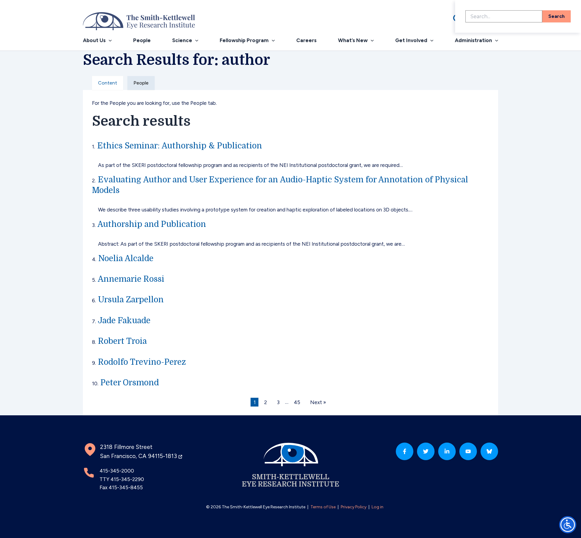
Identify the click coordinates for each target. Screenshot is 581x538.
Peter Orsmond (129, 382)
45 (297, 402)
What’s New (353, 40)
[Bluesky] (489, 451)
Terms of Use (323, 507)
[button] (109, 40)
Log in (377, 507)
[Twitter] (426, 451)
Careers (306, 40)
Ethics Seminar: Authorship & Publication (179, 145)
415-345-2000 (117, 471)
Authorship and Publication (151, 224)
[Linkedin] (447, 451)
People (142, 40)
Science (182, 40)
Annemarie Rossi (131, 279)
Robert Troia (122, 341)
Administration (473, 40)
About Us (94, 40)
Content (107, 83)
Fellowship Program (244, 40)
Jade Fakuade (124, 320)
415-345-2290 (127, 479)
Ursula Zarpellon (131, 299)
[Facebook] (404, 451)
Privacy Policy (353, 507)
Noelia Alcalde (125, 258)
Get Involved (411, 40)
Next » (318, 402)
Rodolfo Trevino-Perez (142, 362)
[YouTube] (468, 451)
